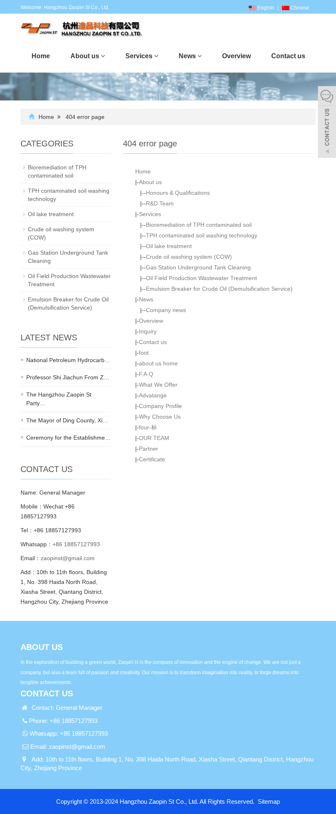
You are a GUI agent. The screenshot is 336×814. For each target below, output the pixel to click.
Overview (151, 320)
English (265, 8)
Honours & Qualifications (178, 192)
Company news (166, 310)
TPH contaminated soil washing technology (201, 235)
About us (150, 182)
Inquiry (148, 331)
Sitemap (269, 801)
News (146, 299)
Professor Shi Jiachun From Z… (67, 377)
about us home (158, 363)
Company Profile (160, 406)
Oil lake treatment (169, 246)
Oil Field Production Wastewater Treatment (201, 278)
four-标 (148, 427)
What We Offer (158, 384)
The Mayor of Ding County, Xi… (67, 420)
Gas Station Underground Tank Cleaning (198, 267)
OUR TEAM (154, 438)
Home (46, 117)
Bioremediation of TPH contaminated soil (199, 224)
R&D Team (160, 203)
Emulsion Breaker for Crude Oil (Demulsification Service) (219, 288)
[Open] (327, 123)
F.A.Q (146, 374)
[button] (103, 55)
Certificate (152, 459)
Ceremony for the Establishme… (68, 437)
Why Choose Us (160, 416)
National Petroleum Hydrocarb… (68, 360)
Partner (148, 448)
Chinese (299, 8)
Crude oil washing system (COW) (189, 256)
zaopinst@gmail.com (68, 558)
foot (144, 352)
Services (150, 214)
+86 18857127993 (76, 544)
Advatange (153, 395)
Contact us (153, 342)
